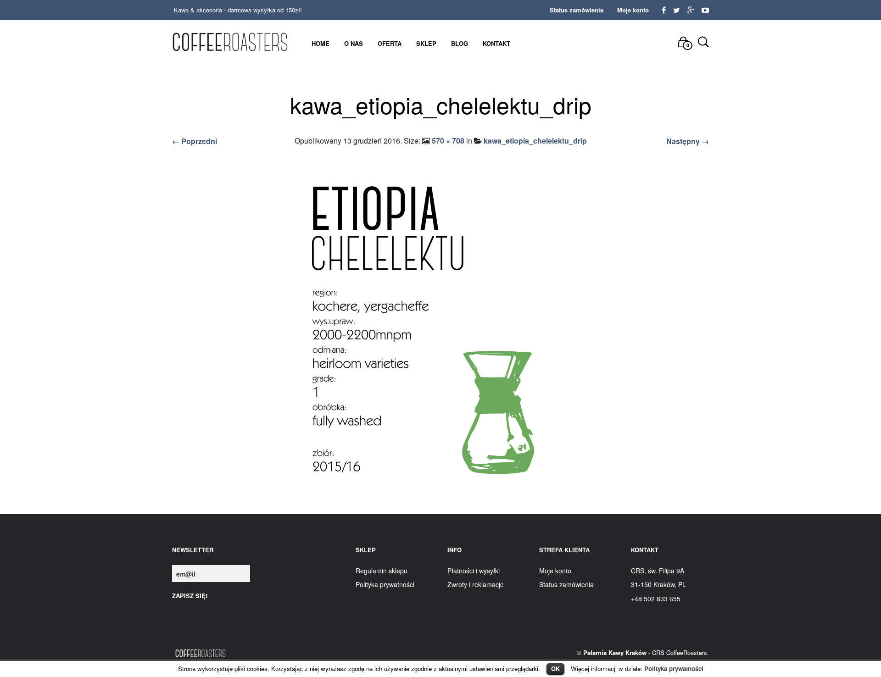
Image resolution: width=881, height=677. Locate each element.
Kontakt (496, 43)
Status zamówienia (576, 10)
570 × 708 (448, 140)
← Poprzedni (194, 141)
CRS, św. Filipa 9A (657, 570)
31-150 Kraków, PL (658, 584)
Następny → (687, 141)
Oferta (389, 43)
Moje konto (633, 10)
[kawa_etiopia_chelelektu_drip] (440, 332)
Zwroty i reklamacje (475, 584)
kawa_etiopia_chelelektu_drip (535, 140)
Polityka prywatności (673, 668)
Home (320, 43)
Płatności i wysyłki (473, 570)
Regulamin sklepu (381, 570)
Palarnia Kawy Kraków (615, 652)
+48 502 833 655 (655, 598)
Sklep (426, 43)
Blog (459, 43)
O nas (353, 43)
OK (555, 668)
